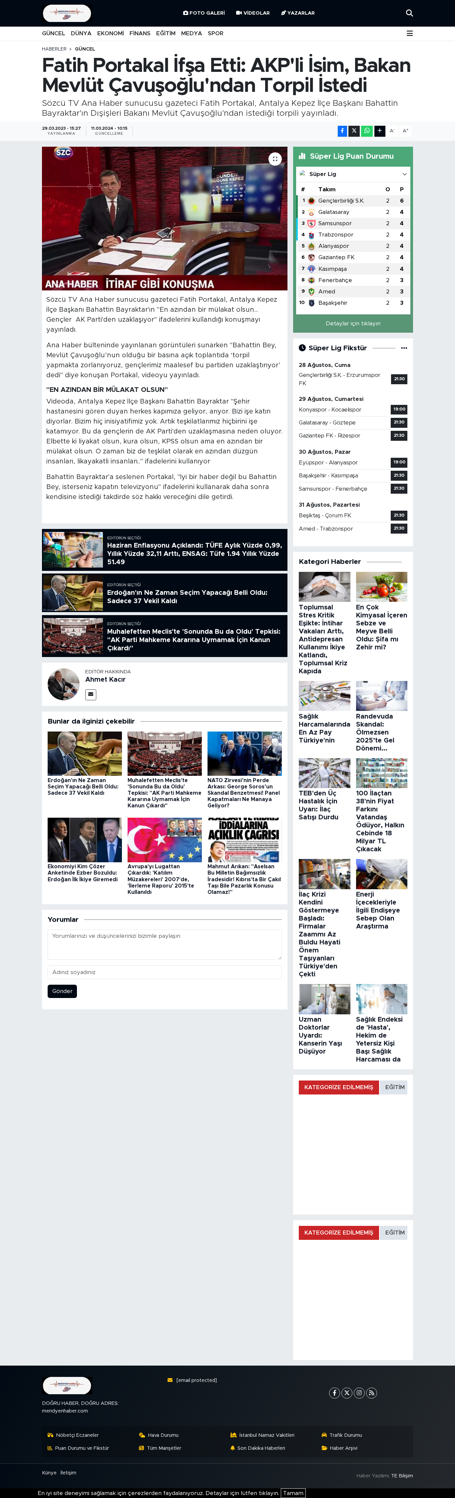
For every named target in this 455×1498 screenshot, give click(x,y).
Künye (49, 1472)
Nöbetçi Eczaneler (77, 1435)
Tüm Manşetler (164, 1448)
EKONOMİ (110, 33)
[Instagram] (359, 1393)
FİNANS (140, 33)
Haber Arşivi (343, 1448)
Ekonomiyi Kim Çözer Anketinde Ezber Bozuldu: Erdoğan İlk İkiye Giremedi (83, 873)
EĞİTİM (166, 33)
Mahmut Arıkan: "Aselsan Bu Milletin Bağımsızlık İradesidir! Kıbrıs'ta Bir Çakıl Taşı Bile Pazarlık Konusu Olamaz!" (244, 879)
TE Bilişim (402, 1475)
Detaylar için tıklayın (353, 323)
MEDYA (191, 33)
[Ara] (409, 13)
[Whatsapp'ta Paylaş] (367, 131)
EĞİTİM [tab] (395, 1087)
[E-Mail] (90, 694)
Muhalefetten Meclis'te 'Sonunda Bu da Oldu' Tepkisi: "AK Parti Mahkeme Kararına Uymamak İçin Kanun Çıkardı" (165, 793)
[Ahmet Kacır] (64, 684)
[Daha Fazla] (379, 131)
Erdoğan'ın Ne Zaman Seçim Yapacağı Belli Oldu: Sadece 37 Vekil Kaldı (83, 787)
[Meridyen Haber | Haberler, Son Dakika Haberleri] (67, 13)
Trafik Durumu (345, 1435)
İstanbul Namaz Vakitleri (266, 1435)
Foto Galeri (207, 13)
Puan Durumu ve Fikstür (82, 1448)
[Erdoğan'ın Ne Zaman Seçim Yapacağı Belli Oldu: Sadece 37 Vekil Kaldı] (85, 753)
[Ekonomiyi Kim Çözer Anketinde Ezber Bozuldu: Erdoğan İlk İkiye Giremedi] (85, 839)
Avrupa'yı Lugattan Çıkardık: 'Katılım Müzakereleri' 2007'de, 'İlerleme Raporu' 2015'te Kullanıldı (161, 879)
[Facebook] (334, 1393)
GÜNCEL (53, 33)
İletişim (68, 1472)
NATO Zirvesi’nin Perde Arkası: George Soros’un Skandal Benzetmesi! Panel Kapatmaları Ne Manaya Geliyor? (244, 793)
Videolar (256, 13)
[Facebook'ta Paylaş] (342, 131)
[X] (346, 1393)
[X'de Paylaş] (354, 131)
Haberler (54, 49)
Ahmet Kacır (105, 679)
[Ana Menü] (410, 34)
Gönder (62, 991)
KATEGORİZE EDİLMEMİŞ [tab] (338, 1087)
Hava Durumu (163, 1435)
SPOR (216, 33)
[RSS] (371, 1393)
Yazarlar (301, 13)
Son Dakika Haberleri (261, 1448)
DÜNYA (81, 33)
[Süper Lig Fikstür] (404, 348)
